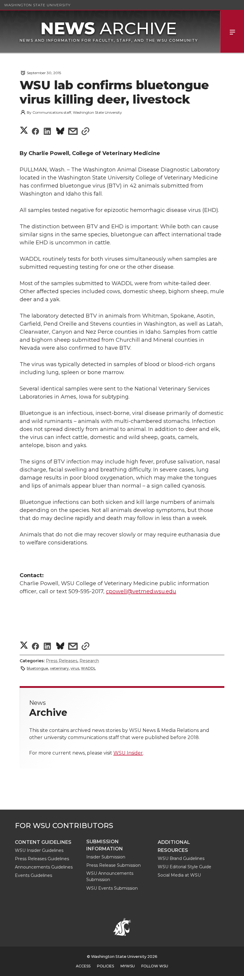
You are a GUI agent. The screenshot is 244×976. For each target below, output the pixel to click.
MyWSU (128, 966)
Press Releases (61, 660)
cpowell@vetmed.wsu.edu (141, 591)
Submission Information (104, 845)
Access (83, 966)
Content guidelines (43, 842)
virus (75, 668)
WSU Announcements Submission (109, 876)
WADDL (88, 668)
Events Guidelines (33, 875)
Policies (105, 966)
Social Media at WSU (179, 875)
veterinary (59, 668)
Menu (232, 31)
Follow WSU (154, 966)
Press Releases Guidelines (42, 858)
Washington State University (37, 5)
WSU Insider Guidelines (39, 850)
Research (89, 660)
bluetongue (37, 668)
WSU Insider (128, 753)
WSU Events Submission (112, 888)
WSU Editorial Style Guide (184, 866)
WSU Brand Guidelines (181, 858)
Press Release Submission (113, 865)
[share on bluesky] (60, 132)
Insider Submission (105, 857)
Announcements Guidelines (44, 867)
